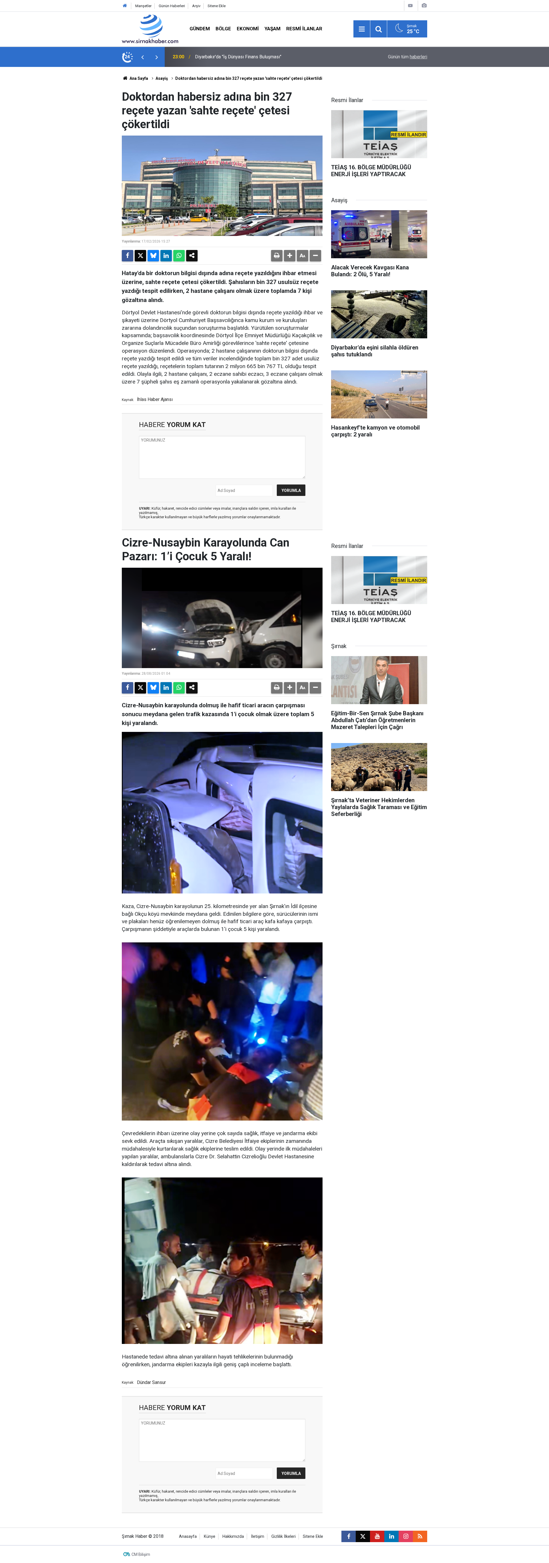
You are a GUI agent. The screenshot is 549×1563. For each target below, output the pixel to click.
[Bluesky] (153, 255)
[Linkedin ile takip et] (391, 1536)
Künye (209, 1536)
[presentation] (142, 56)
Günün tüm (407, 56)
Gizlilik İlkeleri (283, 1536)
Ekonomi (248, 28)
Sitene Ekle (217, 6)
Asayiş (162, 78)
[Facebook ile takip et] (348, 1536)
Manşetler (143, 6)
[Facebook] (127, 255)
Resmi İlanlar (304, 28)
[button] (289, 255)
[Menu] (362, 29)
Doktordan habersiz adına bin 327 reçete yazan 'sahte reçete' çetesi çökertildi (248, 78)
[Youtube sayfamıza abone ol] (377, 1536)
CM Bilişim (141, 1554)
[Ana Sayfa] (125, 6)
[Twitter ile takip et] (363, 1536)
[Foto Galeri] (424, 5)
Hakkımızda (233, 1536)
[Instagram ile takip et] (406, 1536)
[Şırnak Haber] (150, 28)
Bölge (223, 28)
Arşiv (196, 6)
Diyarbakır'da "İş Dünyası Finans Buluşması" (238, 56)
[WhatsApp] (179, 255)
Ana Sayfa (138, 78)
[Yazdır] (277, 255)
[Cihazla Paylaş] (192, 255)
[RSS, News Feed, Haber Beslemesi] (420, 1536)
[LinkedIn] (166, 255)
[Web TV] (410, 5)
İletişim (257, 1536)
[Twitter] (140, 255)
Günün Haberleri (172, 6)
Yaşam (272, 28)
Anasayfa (188, 1536)
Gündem (200, 28)
